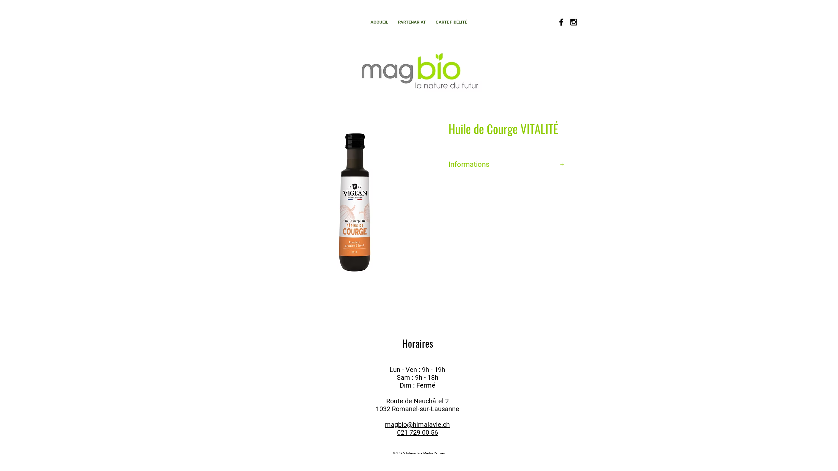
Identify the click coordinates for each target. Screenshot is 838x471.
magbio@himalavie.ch (417, 424)
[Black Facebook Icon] (561, 22)
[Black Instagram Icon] (573, 22)
